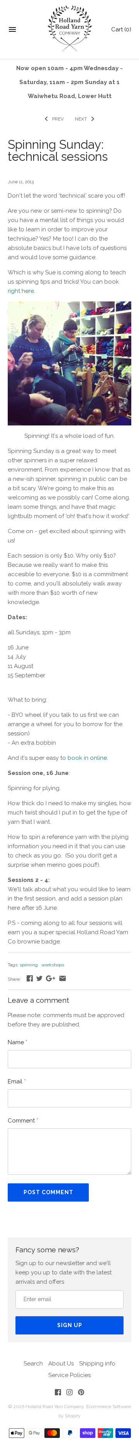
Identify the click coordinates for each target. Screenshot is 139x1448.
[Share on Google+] (50, 978)
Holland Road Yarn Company (54, 1406)
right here (21, 291)
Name (17, 1042)
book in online (87, 757)
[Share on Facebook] (30, 978)
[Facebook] (58, 1393)
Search (33, 1363)
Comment (23, 1120)
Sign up (69, 1325)
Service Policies (69, 1375)
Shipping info (97, 1363)
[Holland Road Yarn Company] (70, 29)
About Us (61, 1363)
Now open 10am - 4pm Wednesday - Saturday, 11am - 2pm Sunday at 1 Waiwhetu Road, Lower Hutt (69, 82)
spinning (29, 965)
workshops (52, 965)
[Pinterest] (81, 1393)
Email (17, 1081)
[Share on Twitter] (39, 978)
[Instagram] (69, 1393)
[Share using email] (62, 978)
